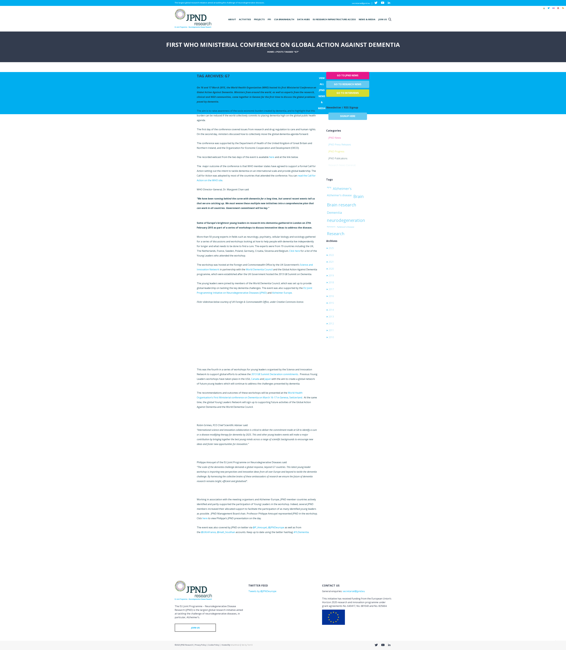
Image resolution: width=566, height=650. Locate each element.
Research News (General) (342, 165)
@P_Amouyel (260, 527)
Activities (245, 19)
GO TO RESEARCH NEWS (347, 84)
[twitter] (548, 9)
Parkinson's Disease (345, 227)
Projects (259, 19)
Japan (268, 379)
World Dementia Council (259, 269)
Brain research (341, 205)
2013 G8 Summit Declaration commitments (274, 374)
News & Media (367, 19)
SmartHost (235, 645)
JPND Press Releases (339, 144)
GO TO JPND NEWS (347, 75)
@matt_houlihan (226, 532)
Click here (294, 251)
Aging (329, 187)
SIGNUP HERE (347, 116)
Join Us (382, 19)
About (232, 19)
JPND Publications (337, 158)
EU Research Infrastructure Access (334, 19)
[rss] (563, 9)
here (271, 157)
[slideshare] (544, 9)
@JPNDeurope (276, 527)
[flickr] (553, 9)
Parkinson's (331, 227)
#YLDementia (301, 532)
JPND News (334, 137)
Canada (255, 379)
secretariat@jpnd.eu (361, 3)
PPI (269, 19)
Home (270, 51)
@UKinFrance (208, 532)
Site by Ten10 (246, 645)
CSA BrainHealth (284, 19)
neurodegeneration (346, 220)
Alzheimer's (342, 188)
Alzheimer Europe (282, 292)
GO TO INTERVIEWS (348, 93)
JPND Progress (336, 151)
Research (335, 233)
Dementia (334, 212)
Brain (358, 196)
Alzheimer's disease (339, 195)
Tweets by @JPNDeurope (262, 591)
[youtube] (558, 9)
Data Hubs (303, 19)
